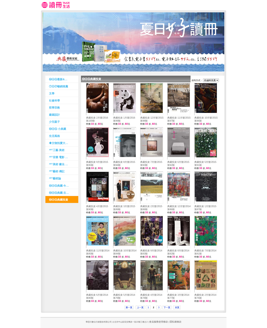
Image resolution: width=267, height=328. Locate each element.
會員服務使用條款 (158, 321)
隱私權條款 (175, 321)
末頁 (176, 307)
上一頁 (140, 307)
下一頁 (167, 307)
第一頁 (129, 307)
